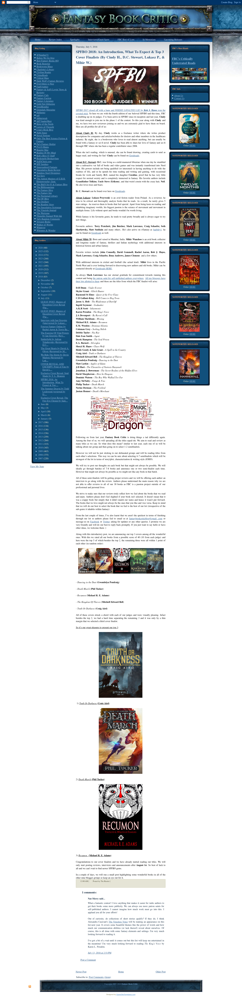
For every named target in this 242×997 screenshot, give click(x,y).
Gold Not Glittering (46, 103)
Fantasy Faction (44, 98)
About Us (178, 95)
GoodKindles (43, 106)
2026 (40, 247)
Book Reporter (43, 63)
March (44, 415)
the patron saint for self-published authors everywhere (118, 278)
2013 (40, 436)
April (43, 411)
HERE (192, 145)
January (44, 418)
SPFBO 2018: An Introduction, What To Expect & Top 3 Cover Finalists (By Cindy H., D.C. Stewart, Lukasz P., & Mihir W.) (120, 57)
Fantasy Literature (45, 100)
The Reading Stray (45, 204)
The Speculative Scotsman (49, 207)
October (44, 287)
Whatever (41, 227)
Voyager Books (44, 221)
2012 (40, 440)
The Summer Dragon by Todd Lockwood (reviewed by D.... (55, 391)
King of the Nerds (45, 123)
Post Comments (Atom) (100, 977)
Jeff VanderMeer (44, 121)
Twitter (106, 521)
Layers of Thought (45, 126)
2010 (40, 447)
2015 (40, 429)
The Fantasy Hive (45, 190)
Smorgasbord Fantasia (47, 167)
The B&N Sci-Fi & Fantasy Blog (52, 184)
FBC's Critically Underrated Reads (183, 61)
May (43, 407)
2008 (40, 454)
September (46, 291)
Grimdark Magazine (46, 109)
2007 (40, 458)
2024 (40, 254)
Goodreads (134, 155)
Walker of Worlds (45, 224)
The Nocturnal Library (47, 195)
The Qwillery (43, 201)
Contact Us (179, 98)
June (43, 404)
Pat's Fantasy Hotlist (46, 144)
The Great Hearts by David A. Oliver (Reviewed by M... (55, 350)
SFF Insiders (42, 164)
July (43, 298)
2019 (40, 272)
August (44, 294)
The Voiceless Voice (118, 921)
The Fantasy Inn (44, 192)
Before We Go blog (45, 57)
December (45, 280)
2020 (40, 269)
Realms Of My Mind (46, 152)
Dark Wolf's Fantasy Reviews (50, 80)
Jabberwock (42, 118)
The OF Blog (43, 198)
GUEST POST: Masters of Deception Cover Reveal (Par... (53, 304)
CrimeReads (42, 75)
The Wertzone (43, 213)
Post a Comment (88, 959)
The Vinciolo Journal (46, 210)
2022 (40, 262)
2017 (40, 422)
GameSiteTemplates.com (125, 994)
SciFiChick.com (44, 161)
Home (121, 971)
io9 (38, 115)
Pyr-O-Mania (43, 146)
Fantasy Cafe (43, 95)
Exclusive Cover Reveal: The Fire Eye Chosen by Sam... (54, 399)
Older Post (161, 971)
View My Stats (37, 466)
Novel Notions (43, 135)
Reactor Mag (42, 149)
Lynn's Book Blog (45, 129)
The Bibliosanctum (45, 187)
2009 (40, 451)
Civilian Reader (44, 72)
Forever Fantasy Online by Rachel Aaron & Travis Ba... (55, 328)
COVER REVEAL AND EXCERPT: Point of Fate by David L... (55, 366)
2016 (40, 425)
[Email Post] (112, 881)
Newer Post (81, 971)
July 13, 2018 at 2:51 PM (99, 952)
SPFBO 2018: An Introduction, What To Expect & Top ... (52, 382)
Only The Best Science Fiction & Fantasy (52, 140)
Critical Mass (43, 77)
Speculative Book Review (48, 169)
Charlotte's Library (45, 69)
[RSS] (29, 986)
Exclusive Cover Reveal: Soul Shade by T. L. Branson (55, 375)
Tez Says (41, 175)
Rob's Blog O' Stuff (46, 155)
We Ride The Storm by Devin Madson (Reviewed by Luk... (55, 357)
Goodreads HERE (103, 268)
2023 (40, 258)
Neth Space (42, 132)
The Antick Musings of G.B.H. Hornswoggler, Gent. (51, 180)
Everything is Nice (45, 83)
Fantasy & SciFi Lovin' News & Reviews (52, 91)
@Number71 (43, 55)
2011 (40, 443)
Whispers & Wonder (46, 230)
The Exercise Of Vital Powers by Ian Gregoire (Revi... (55, 334)
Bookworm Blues (45, 66)
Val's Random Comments (48, 218)
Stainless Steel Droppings (48, 172)
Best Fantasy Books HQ (48, 60)
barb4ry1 (157, 229)
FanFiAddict (42, 86)
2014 (40, 433)
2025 (40, 251)
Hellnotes (41, 112)
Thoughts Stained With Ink (49, 215)
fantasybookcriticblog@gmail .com (145, 518)
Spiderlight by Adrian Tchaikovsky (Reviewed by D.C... (54, 342)
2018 (40, 276)
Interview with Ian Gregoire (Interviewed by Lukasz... (54, 322)
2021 (40, 265)
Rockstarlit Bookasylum (48, 158)
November (46, 283)
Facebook (94, 521)
